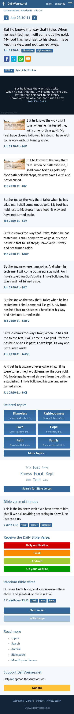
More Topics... (37, 453)
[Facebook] (7, 59)
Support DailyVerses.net (23, 672)
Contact (40, 700)
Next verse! (37, 610)
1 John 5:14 (11, 525)
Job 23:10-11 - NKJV (16, 254)
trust (24, 525)
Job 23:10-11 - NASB (16, 354)
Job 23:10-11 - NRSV (16, 321)
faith (34, 600)
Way (45, 480)
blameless (28, 50)
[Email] (28, 59)
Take (28, 467)
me (12, 679)
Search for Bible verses (37, 488)
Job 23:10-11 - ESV (15, 221)
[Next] (34, 17)
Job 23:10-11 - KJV (15, 186)
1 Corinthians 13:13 (16, 600)
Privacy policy (53, 700)
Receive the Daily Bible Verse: (27, 538)
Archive (16, 649)
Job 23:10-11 (12, 50)
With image (37, 618)
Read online (26, 70)
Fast (36, 468)
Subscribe (60, 3)
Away (45, 467)
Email (37, 553)
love (43, 600)
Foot (39, 474)
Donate (37, 688)
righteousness (44, 50)
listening (46, 525)
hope (51, 600)
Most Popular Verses (24, 660)
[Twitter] (14, 59)
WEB (7, 70)
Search (15, 643)
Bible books (26, 10)
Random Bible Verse (19, 582)
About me (18, 700)
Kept (50, 474)
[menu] (70, 5)
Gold (37, 480)
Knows (26, 474)
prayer (34, 525)
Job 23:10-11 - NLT (15, 287)
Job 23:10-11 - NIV (15, 146)
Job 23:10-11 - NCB (16, 392)
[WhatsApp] (21, 59)
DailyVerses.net (11, 10)
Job (36, 10)
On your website (37, 569)
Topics (49, 3)
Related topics (15, 405)
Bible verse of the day (21, 502)
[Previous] (6, 17)
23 (40, 10)
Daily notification (37, 545)
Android (37, 561)
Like (28, 480)
